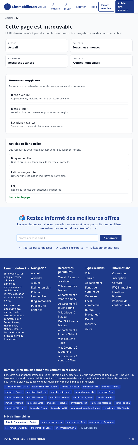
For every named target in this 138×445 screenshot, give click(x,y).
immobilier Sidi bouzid (15, 408)
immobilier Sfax (106, 392)
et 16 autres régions (87, 428)
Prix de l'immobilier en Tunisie (21, 422)
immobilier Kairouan (59, 397)
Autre (88, 329)
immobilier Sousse (14, 392)
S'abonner (110, 238)
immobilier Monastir (36, 397)
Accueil (42, 7)
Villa (87, 273)
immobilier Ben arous (61, 392)
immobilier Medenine (37, 392)
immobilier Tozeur (38, 408)
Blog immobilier (41, 301)
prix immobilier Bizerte (16, 427)
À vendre (55, 7)
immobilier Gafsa (35, 402)
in (133, 439)
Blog (94, 7)
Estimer (81, 7)
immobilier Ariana (110, 386)
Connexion (119, 273)
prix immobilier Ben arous (101, 422)
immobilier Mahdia (14, 402)
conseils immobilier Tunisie (116, 408)
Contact (117, 283)
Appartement (93, 283)
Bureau (89, 310)
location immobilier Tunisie (44, 386)
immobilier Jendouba (57, 402)
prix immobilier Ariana (52, 422)
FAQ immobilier (122, 287)
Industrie (91, 324)
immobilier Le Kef (79, 402)
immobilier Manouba (85, 392)
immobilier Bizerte (14, 397)
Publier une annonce (123, 7)
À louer (67, 7)
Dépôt (89, 319)
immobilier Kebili (59, 408)
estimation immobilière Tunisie (85, 408)
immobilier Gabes (105, 397)
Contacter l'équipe (19, 197)
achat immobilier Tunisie (16, 386)
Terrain (89, 278)
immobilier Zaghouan (83, 397)
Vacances (91, 296)
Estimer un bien (41, 287)
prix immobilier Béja (75, 422)
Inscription (119, 278)
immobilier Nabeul (70, 386)
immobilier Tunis (90, 386)
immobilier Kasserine (101, 402)
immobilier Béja (122, 402)
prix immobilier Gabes (41, 427)
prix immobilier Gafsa (66, 427)
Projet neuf (92, 314)
